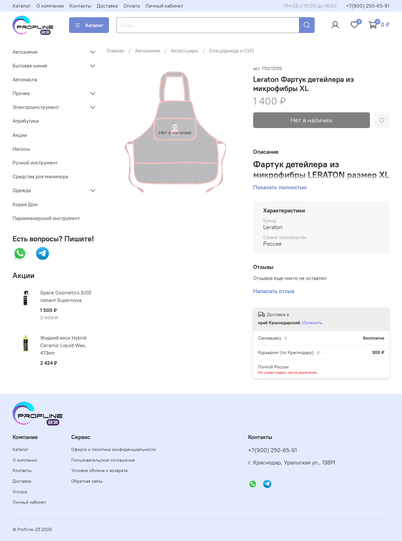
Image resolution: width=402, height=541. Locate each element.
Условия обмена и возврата (99, 470)
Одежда (22, 190)
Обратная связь (87, 481)
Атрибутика (26, 121)
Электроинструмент (36, 107)
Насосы (21, 149)
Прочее (21, 93)
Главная (115, 50)
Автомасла (25, 79)
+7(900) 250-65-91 (367, 6)
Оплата (131, 6)
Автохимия (147, 50)
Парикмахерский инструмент (46, 218)
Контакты (80, 6)
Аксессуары (184, 50)
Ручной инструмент (35, 162)
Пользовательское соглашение (103, 460)
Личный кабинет (164, 6)
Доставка (107, 6)
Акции (20, 135)
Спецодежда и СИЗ (231, 50)
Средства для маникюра (40, 176)
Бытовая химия (30, 65)
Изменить (312, 322)
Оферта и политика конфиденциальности (113, 449)
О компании (50, 6)
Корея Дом (25, 204)
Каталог (22, 6)
